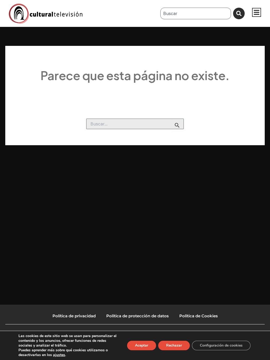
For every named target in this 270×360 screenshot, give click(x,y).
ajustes (59, 355)
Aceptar (141, 345)
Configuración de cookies (221, 345)
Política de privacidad (74, 315)
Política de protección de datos (137, 315)
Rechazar (174, 345)
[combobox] (195, 13)
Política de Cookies (198, 315)
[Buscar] (239, 13)
